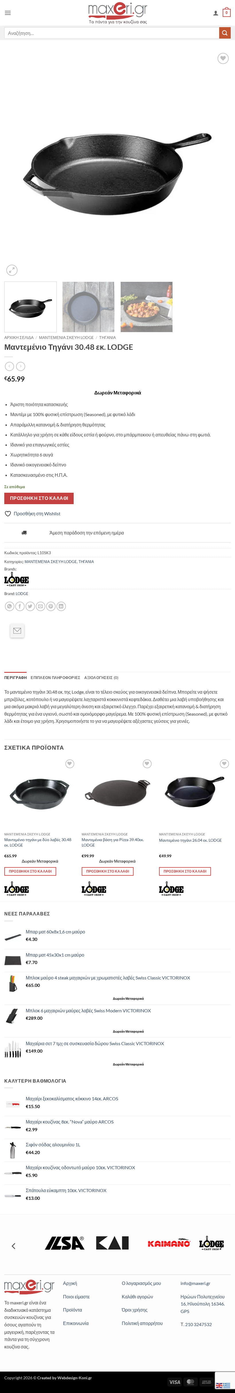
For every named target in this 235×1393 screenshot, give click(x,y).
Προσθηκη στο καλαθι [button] (30, 871)
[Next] (219, 164)
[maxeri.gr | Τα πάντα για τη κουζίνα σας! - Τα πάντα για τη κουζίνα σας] (117, 13)
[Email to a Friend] (40, 606)
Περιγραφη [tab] (15, 677)
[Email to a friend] (17, 631)
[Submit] (225, 32)
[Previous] (16, 164)
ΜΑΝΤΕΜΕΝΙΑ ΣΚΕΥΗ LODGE (66, 337)
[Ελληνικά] (227, 1385)
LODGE (22, 593)
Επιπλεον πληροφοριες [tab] (55, 677)
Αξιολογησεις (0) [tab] (101, 677)
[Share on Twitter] (30, 606)
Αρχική (70, 1283)
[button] (7, 13)
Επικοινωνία (76, 1323)
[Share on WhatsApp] (9, 606)
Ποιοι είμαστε (76, 1296)
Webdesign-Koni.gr (74, 1377)
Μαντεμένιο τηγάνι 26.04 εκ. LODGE (190, 840)
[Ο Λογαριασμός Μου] (216, 13)
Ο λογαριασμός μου (141, 1283)
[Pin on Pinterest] (51, 606)
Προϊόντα (72, 1309)
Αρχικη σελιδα (19, 337)
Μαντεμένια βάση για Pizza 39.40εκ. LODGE (113, 842)
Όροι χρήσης (135, 1309)
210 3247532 (198, 1324)
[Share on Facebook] (20, 606)
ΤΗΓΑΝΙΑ (107, 337)
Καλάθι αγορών (137, 1296)
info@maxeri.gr (195, 1283)
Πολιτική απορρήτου (142, 1323)
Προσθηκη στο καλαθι (39, 498)
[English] (219, 1385)
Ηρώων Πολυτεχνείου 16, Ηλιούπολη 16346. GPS (203, 1304)
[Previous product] (20, 366)
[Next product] (9, 366)
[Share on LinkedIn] (61, 606)
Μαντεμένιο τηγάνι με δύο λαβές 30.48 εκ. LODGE (37, 842)
